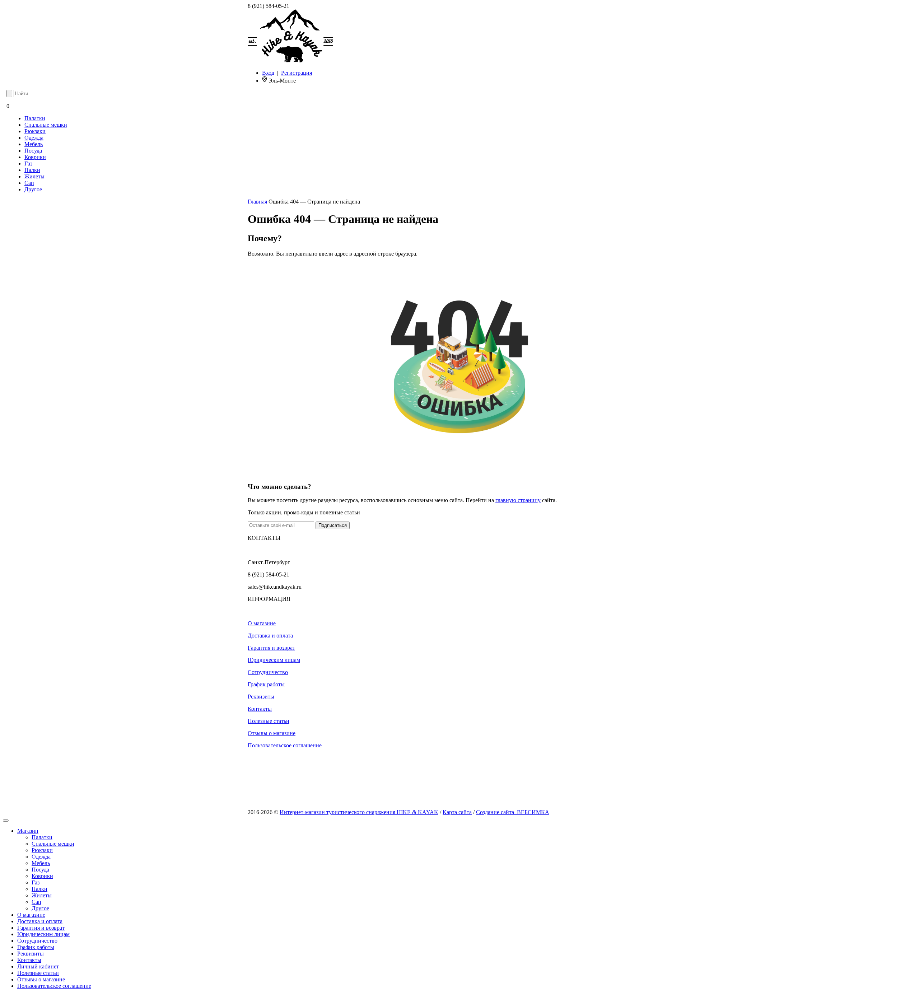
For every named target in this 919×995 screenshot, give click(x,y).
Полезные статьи (268, 721)
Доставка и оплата (270, 635)
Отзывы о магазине (271, 733)
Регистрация (296, 73)
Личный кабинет (38, 966)
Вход (268, 73)
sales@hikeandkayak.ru (275, 587)
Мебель (33, 144)
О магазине (262, 623)
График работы (266, 684)
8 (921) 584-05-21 (268, 6)
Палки (32, 170)
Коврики (35, 157)
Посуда (33, 151)
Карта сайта (457, 812)
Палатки (34, 118)
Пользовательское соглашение (285, 745)
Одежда (33, 138)
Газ (28, 163)
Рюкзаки (35, 131)
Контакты (260, 709)
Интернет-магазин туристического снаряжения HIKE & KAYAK (359, 812)
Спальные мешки (45, 125)
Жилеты (34, 176)
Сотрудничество (268, 672)
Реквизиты (261, 696)
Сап (29, 183)
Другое (33, 189)
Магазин (27, 831)
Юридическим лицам (274, 660)
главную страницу (518, 500)
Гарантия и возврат (271, 648)
